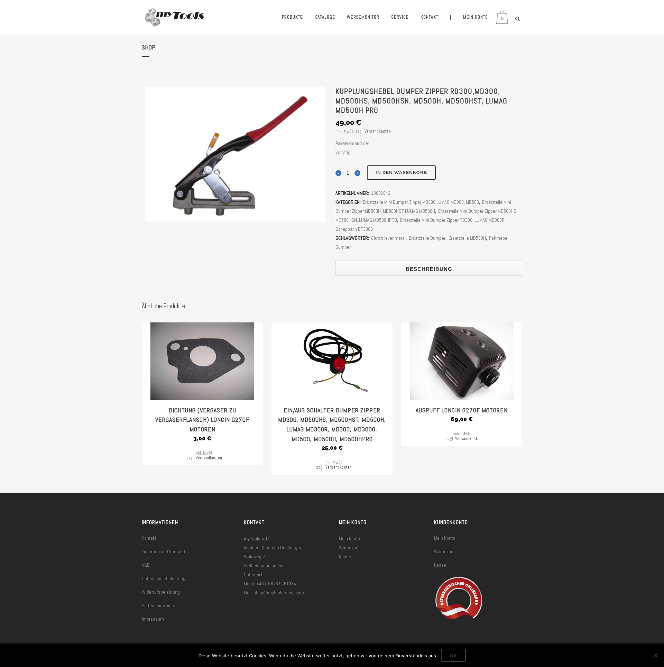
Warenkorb (349, 548)
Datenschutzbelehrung (163, 578)
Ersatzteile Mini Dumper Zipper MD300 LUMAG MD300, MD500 (421, 202)
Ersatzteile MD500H (467, 238)
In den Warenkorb (401, 172)
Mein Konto (349, 539)
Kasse (345, 557)
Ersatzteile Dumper (427, 238)
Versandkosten (378, 131)
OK (453, 655)
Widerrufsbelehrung (161, 592)
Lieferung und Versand (163, 551)
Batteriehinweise (158, 605)
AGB (145, 565)
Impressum (153, 619)
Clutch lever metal (388, 238)
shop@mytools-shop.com (278, 593)
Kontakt (149, 538)
